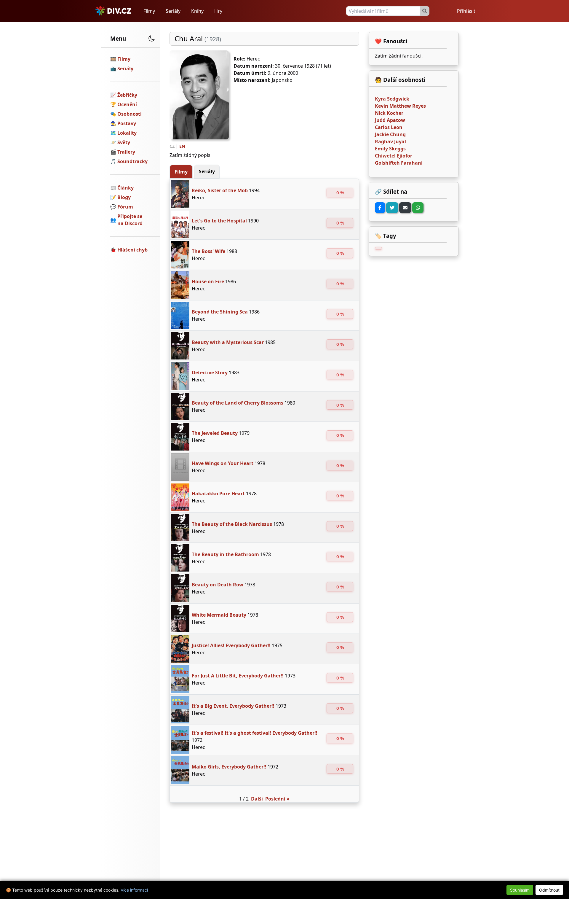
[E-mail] (405, 207)
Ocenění (127, 104)
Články (125, 187)
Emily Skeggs (390, 148)
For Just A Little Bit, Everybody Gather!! (238, 675)
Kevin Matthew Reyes (400, 106)
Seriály (173, 11)
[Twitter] (392, 207)
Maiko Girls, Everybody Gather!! (229, 766)
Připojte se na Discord (130, 220)
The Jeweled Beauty (215, 433)
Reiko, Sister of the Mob (220, 190)
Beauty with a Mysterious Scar (228, 342)
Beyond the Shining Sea (220, 311)
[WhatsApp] (417, 207)
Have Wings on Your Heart (222, 463)
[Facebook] (380, 207)
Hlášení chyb (132, 249)
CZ (172, 146)
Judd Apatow (390, 120)
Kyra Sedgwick (392, 99)
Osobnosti (129, 114)
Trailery (126, 152)
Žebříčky (127, 95)
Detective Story (210, 372)
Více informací (134, 889)
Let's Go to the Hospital (219, 220)
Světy (123, 142)
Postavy (126, 123)
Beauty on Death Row (217, 584)
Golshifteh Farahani (399, 163)
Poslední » (277, 798)
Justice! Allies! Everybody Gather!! (231, 645)
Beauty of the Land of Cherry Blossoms (237, 403)
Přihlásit (466, 11)
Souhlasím (520, 889)
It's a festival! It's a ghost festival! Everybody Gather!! (254, 733)
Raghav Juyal (390, 141)
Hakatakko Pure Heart (218, 493)
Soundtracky (132, 161)
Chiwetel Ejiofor (393, 155)
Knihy (197, 11)
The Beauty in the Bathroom (225, 554)
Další (257, 798)
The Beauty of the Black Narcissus (232, 524)
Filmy (149, 11)
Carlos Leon (388, 127)
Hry (218, 11)
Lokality (127, 133)
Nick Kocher (389, 113)
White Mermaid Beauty (219, 615)
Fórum (125, 206)
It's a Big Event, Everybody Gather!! (233, 706)
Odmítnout (549, 889)
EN (182, 146)
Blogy (124, 197)
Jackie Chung (390, 134)
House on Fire (208, 281)
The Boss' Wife (208, 251)
